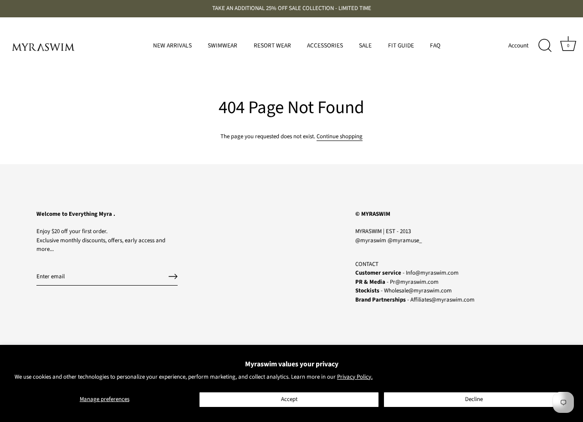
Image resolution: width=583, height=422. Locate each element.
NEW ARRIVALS (172, 45)
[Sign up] (173, 276)
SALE (365, 45)
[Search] (545, 46)
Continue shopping (340, 136)
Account (518, 45)
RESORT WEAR (272, 45)
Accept (289, 399)
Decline (474, 399)
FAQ (435, 45)
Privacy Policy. (355, 377)
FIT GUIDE (401, 45)
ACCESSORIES (325, 45)
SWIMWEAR (222, 45)
